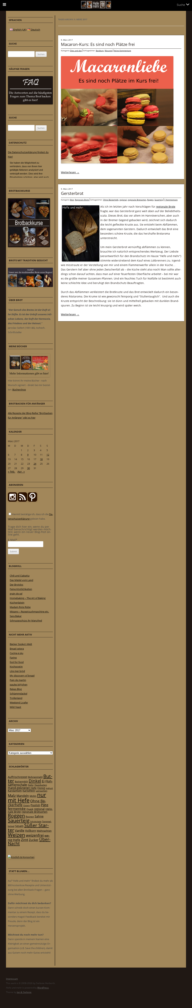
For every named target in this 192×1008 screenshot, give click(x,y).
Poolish (35, 805)
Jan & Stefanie (24, 992)
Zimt (24, 839)
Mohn (33, 796)
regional (123, 199)
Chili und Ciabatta (19, 575)
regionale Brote (165, 206)
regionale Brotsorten (137, 199)
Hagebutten (40, 784)
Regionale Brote (82, 199)
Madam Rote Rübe (20, 607)
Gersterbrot (72, 193)
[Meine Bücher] (29, 376)
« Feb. (11, 471)
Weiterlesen (70, 172)
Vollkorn (30, 830)
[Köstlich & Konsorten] (21, 857)
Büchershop (19, 389)
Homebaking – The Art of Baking (28, 598)
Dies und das (76, 50)
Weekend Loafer (19, 702)
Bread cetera (17, 648)
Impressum (12, 978)
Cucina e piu (16, 653)
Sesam (19, 826)
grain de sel (16, 593)
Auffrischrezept (17, 777)
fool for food (17, 662)
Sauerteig (158, 199)
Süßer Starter (28, 827)
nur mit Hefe (27, 797)
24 (35, 463)
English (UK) (19, 29)
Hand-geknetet (19, 788)
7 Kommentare (171, 199)
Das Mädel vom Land (21, 580)
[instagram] (12, 500)
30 (28, 468)
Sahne (39, 816)
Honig (41, 788)
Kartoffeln (28, 790)
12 (47, 454)
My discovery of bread (22, 675)
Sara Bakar (16, 616)
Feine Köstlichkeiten (21, 589)
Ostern (26, 805)
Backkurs (100, 50)
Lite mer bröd (17, 671)
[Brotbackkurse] (29, 246)
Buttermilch (21, 781)
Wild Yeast (15, 707)
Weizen (16, 834)
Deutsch (35, 29)
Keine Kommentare (122, 50)
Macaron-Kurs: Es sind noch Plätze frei (98, 44)
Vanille (19, 830)
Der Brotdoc (16, 584)
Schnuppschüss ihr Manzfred (26, 620)
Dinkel (35, 781)
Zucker (33, 840)
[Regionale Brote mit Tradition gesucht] (30, 286)
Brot (72, 199)
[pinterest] (22, 500)
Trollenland (16, 698)
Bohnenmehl (35, 777)
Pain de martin (18, 680)
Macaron (108, 50)
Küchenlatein (17, 602)
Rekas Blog (16, 689)
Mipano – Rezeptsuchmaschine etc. (29, 611)
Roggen (150, 199)
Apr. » (21, 471)
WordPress (43, 987)
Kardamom (15, 790)
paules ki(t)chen (18, 684)
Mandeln (22, 796)
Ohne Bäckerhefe (110, 199)
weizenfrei (35, 835)
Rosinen (30, 816)
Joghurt (49, 788)
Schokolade (35, 821)
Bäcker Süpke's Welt (21, 644)
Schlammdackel (18, 693)
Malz (12, 795)
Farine (13, 657)
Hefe (34, 788)
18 (41, 459)
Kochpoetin (16, 666)
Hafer (31, 785)
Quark (29, 809)
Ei (43, 781)
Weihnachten (44, 830)
